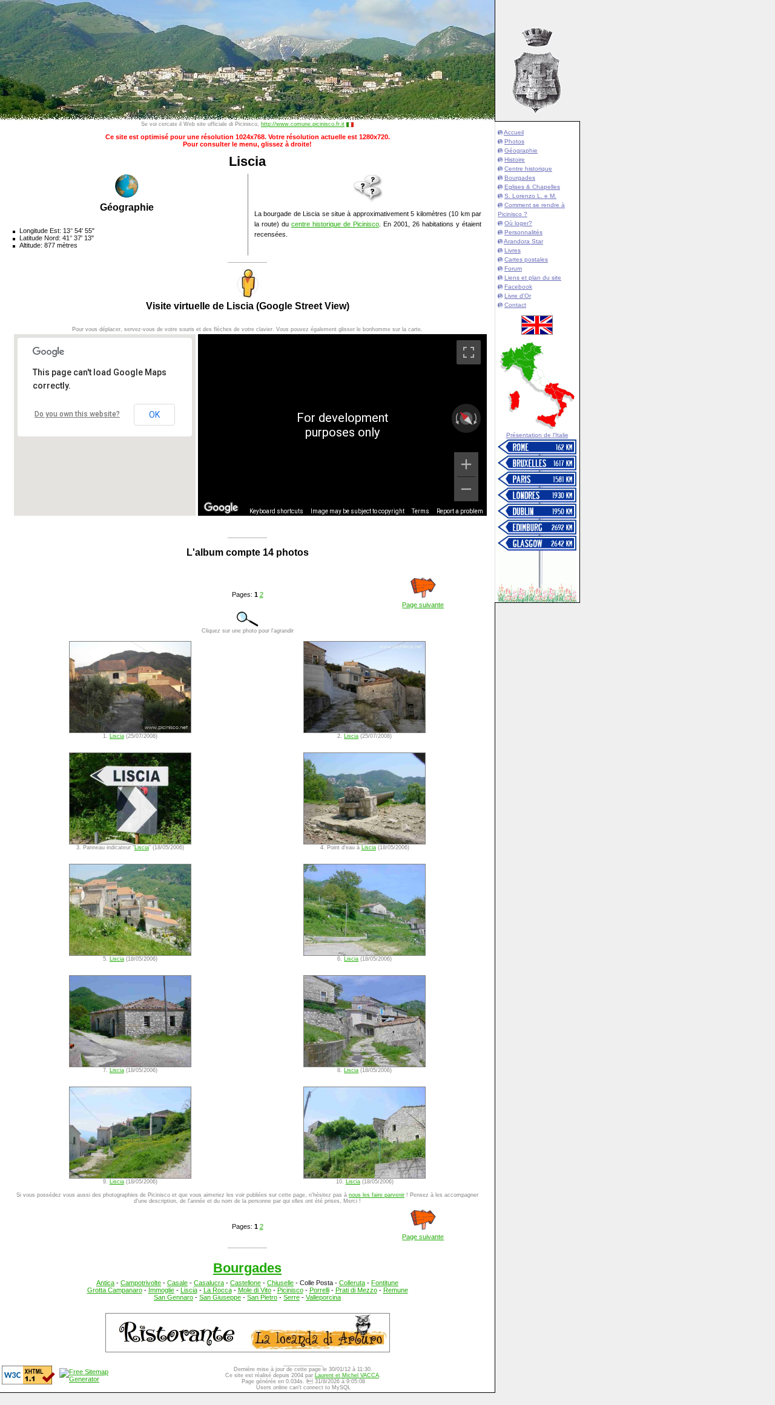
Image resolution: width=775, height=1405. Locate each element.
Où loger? (518, 223)
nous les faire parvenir (376, 1195)
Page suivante (423, 604)
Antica (105, 1282)
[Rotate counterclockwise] (456, 418)
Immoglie (161, 1290)
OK (154, 415)
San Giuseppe (220, 1297)
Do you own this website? (77, 414)
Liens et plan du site (532, 277)
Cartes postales (526, 259)
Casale (177, 1282)
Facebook (518, 286)
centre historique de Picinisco (335, 224)
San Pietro (262, 1297)
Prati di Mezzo (356, 1290)
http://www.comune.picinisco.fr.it (303, 124)
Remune (395, 1290)
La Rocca (217, 1290)
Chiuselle (280, 1282)
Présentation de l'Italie (537, 435)
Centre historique (528, 168)
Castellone (245, 1282)
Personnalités (523, 232)
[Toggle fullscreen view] (469, 352)
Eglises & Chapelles (532, 186)
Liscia (117, 736)
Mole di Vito (254, 1290)
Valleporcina (323, 1297)
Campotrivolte (140, 1282)
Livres (512, 250)
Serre (291, 1297)
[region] (342, 425)
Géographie (521, 150)
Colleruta (352, 1282)
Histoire (514, 159)
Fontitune (384, 1282)
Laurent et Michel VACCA (347, 1375)
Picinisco (290, 1290)
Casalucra (209, 1282)
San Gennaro (173, 1297)
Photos (514, 141)
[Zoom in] (466, 464)
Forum (513, 268)
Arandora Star (523, 241)
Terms (420, 511)
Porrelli (319, 1290)
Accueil (514, 132)
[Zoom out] (466, 489)
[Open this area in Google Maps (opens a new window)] (221, 508)
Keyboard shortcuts (276, 511)
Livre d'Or (517, 295)
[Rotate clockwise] (476, 418)
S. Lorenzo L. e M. (530, 195)
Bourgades (519, 177)
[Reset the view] (466, 418)
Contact (515, 304)
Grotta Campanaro (114, 1290)
